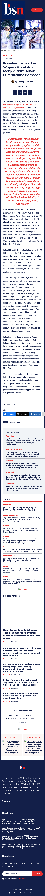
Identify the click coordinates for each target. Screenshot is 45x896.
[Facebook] (15, 92)
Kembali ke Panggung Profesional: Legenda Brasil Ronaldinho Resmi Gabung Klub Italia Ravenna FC (20, 571)
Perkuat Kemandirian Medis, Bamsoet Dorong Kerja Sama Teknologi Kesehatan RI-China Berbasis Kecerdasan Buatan (21, 668)
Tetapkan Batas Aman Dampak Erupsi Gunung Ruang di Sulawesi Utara (11, 751)
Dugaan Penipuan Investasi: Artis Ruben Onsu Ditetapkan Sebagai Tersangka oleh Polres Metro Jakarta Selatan (21, 560)
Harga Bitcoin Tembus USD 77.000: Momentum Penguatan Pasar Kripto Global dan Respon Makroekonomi (22, 465)
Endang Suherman (25, 82)
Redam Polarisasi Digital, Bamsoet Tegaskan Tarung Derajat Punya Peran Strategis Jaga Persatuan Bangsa (22, 682)
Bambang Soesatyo (14, 422)
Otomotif (10, 472)
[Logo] (13, 10)
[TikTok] (20, 893)
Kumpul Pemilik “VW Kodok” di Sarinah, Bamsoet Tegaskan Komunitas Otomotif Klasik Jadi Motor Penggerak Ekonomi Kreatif (22, 652)
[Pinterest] (25, 92)
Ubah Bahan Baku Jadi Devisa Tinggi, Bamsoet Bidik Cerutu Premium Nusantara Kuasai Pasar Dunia (22, 634)
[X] (20, 92)
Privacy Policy (22, 878)
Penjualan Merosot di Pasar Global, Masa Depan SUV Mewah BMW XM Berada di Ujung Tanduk (24, 488)
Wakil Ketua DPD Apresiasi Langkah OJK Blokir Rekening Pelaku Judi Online (33, 751)
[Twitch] (25, 893)
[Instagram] (15, 893)
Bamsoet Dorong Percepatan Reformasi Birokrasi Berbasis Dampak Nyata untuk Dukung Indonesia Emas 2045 (22, 581)
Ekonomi (9, 461)
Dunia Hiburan (9, 555)
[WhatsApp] (30, 92)
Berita (5, 576)
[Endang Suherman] (13, 81)
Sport (5, 566)
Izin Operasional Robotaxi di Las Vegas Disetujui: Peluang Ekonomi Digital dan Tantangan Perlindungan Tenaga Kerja (23, 477)
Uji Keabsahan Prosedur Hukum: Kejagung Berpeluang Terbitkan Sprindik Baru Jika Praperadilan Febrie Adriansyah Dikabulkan (24, 442)
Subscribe (37, 874)
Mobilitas (8, 56)
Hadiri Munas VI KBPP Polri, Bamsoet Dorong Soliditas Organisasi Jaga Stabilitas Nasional (21, 696)
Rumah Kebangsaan (15, 449)
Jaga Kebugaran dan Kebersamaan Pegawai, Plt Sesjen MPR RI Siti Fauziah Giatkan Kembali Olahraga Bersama (22, 454)
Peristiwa (10, 436)
